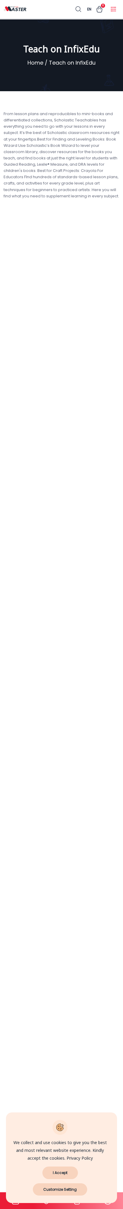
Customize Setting (60, 1189)
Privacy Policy (80, 1158)
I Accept (60, 1172)
